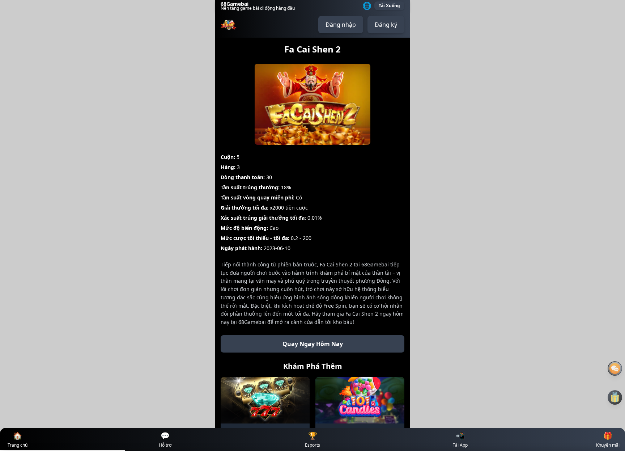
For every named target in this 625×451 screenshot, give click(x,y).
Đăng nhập (341, 25)
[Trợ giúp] (615, 368)
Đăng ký (386, 25)
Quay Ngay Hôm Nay (312, 344)
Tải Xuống (389, 6)
